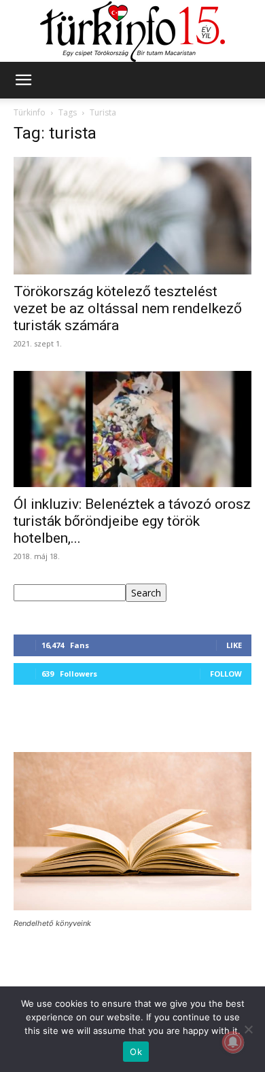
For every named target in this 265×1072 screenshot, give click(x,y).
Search (146, 592)
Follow (226, 673)
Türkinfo (30, 112)
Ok (136, 1051)
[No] (248, 1029)
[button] (23, 80)
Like (234, 645)
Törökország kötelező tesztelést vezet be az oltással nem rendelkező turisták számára (128, 308)
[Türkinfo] (132, 31)
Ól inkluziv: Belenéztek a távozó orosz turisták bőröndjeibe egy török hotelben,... (132, 521)
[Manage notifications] (233, 1042)
